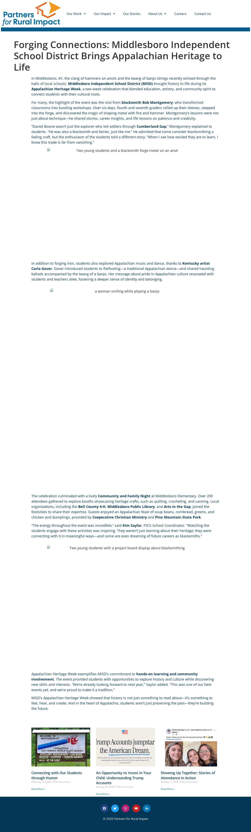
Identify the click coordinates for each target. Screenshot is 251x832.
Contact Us (202, 13)
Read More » (38, 789)
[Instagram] (125, 808)
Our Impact (102, 13)
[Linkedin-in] (147, 808)
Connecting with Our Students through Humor (56, 775)
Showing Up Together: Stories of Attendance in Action (188, 775)
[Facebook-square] (104, 808)
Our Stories (131, 13)
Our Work (74, 13)
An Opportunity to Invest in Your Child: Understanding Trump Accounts (123, 777)
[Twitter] (115, 808)
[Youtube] (136, 808)
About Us (155, 13)
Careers (180, 13)
